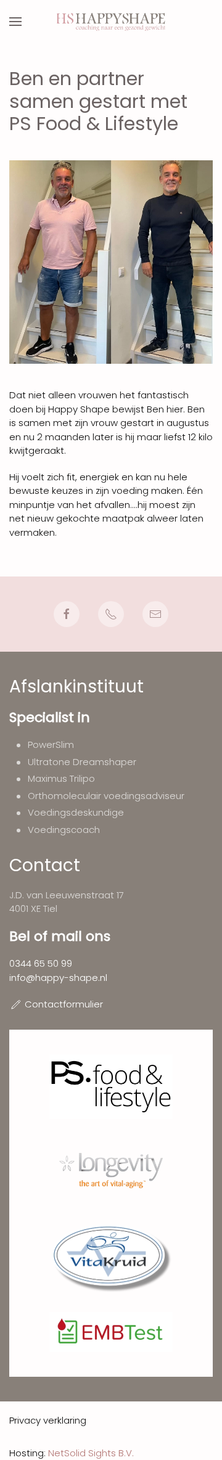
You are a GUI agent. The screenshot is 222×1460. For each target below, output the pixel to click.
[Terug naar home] (111, 21)
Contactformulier (64, 1004)
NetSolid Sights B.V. (91, 1452)
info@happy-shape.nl (58, 977)
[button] (15, 21)
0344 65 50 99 (40, 963)
